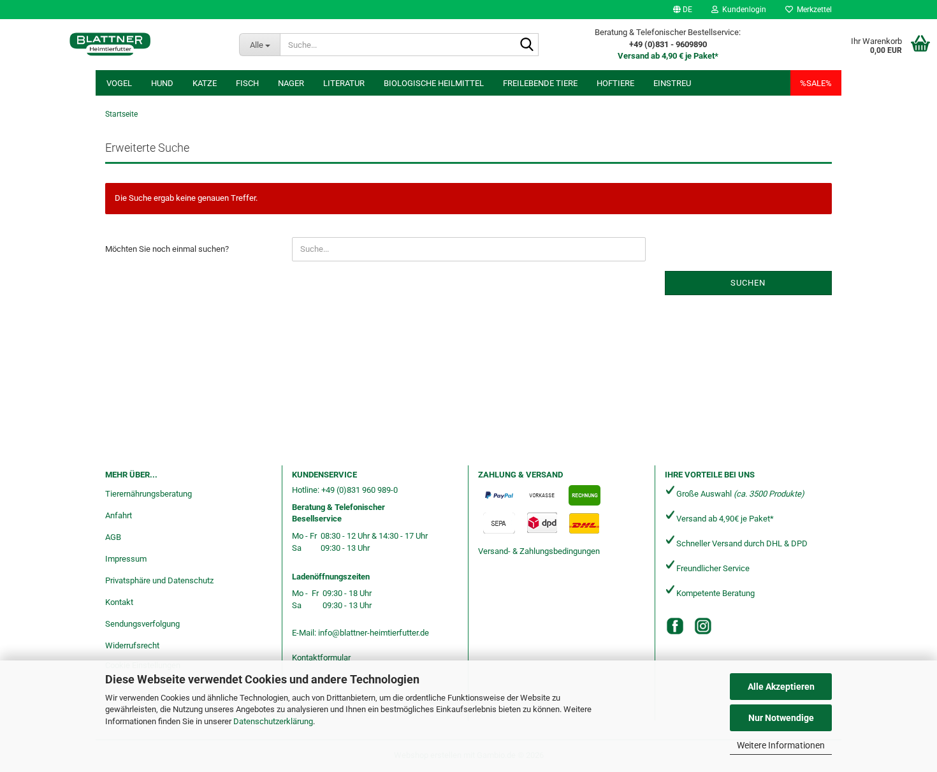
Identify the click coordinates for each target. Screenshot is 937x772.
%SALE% (816, 83)
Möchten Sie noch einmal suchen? (167, 249)
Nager (291, 83)
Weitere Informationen (781, 745)
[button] (683, 9)
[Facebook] (675, 626)
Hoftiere (615, 83)
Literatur (344, 83)
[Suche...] (526, 45)
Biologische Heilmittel (434, 83)
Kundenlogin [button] (742, 9)
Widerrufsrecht (132, 645)
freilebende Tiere (540, 83)
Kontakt (119, 602)
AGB (113, 537)
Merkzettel (812, 9)
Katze (204, 83)
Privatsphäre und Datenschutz (159, 580)
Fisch (247, 83)
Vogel (119, 83)
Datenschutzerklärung (273, 721)
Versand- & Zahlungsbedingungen (539, 551)
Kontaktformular (321, 657)
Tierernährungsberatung (148, 494)
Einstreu (672, 83)
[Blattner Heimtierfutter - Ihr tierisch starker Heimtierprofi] (110, 44)
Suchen (748, 283)
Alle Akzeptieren (781, 686)
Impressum (126, 559)
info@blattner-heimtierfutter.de (373, 632)
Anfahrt (118, 515)
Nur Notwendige (781, 718)
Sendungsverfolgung (142, 624)
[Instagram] (703, 626)
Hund (162, 83)
